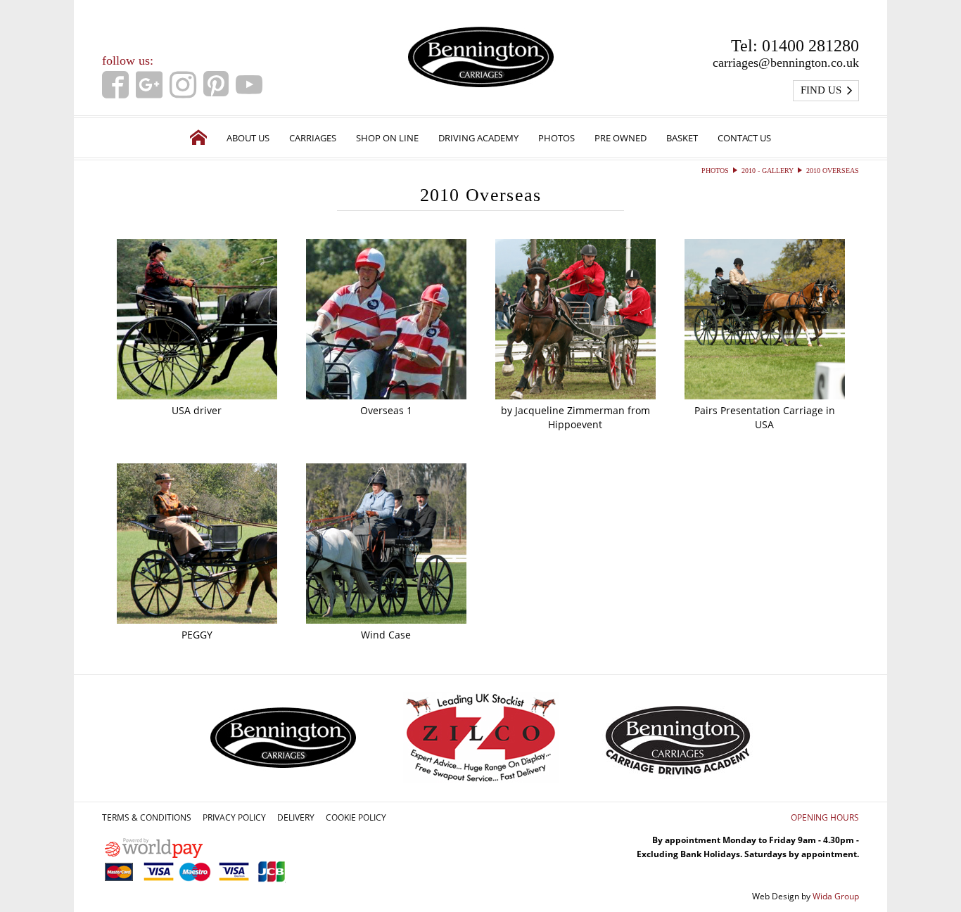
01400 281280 (810, 46)
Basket (682, 137)
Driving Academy (478, 137)
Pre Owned (620, 137)
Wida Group (836, 896)
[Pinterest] (216, 84)
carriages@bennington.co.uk (786, 63)
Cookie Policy (356, 817)
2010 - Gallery (768, 170)
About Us (248, 137)
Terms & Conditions (146, 817)
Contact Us (744, 137)
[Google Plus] (149, 84)
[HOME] (198, 137)
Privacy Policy (234, 817)
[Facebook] (115, 84)
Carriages (312, 137)
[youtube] (249, 84)
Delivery (295, 817)
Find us (821, 90)
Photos (556, 137)
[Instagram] (183, 84)
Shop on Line (387, 137)
